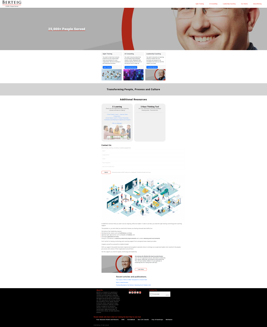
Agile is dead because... (122, 282)
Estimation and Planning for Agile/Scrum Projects (118, 119)
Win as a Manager (117, 123)
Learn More (141, 269)
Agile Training (107, 67)
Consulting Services (131, 67)
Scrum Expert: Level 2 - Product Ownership (117, 118)
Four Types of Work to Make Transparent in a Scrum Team (131, 279)
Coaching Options (152, 67)
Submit (106, 172)
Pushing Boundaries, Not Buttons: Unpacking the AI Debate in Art (133, 285)
